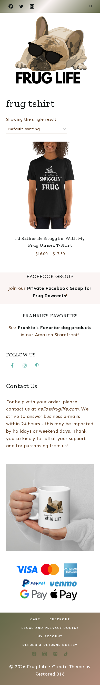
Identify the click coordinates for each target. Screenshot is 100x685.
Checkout (59, 619)
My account (50, 636)
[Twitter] (21, 6)
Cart (35, 619)
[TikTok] (66, 653)
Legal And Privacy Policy (50, 628)
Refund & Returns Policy (50, 645)
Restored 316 (50, 674)
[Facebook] (10, 6)
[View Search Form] (91, 6)
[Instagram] (32, 6)
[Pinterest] (55, 653)
